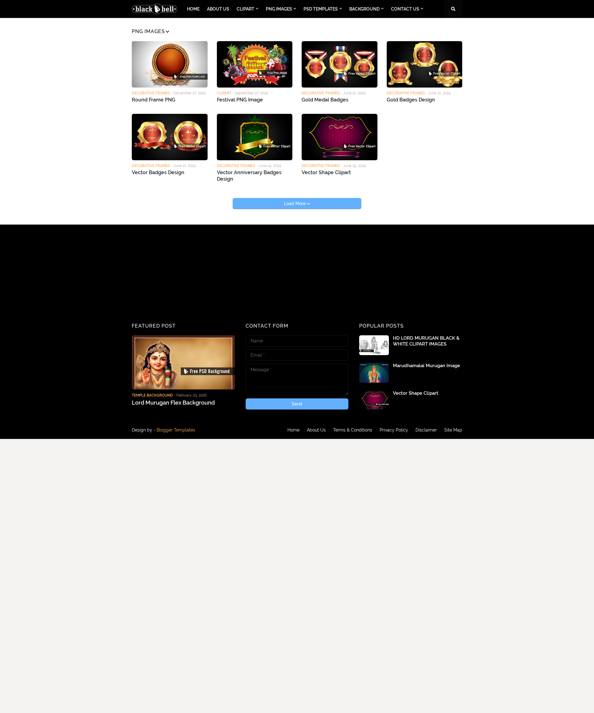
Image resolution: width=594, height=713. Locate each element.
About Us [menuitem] (218, 8)
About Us (316, 429)
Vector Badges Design (158, 172)
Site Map (453, 429)
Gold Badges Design (411, 100)
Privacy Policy (394, 429)
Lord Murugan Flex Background (173, 402)
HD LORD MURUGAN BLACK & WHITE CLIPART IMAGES (426, 341)
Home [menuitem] (193, 8)
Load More (295, 203)
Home (293, 429)
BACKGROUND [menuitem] (364, 8)
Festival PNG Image (240, 100)
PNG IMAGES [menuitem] (279, 8)
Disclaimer (426, 429)
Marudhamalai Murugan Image (426, 365)
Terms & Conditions (352, 429)
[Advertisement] (183, 274)
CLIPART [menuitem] (245, 8)
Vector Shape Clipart (326, 172)
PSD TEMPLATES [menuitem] (320, 8)
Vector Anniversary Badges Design (249, 176)
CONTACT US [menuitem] (405, 8)
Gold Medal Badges (325, 100)
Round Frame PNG (153, 100)
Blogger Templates (176, 429)
